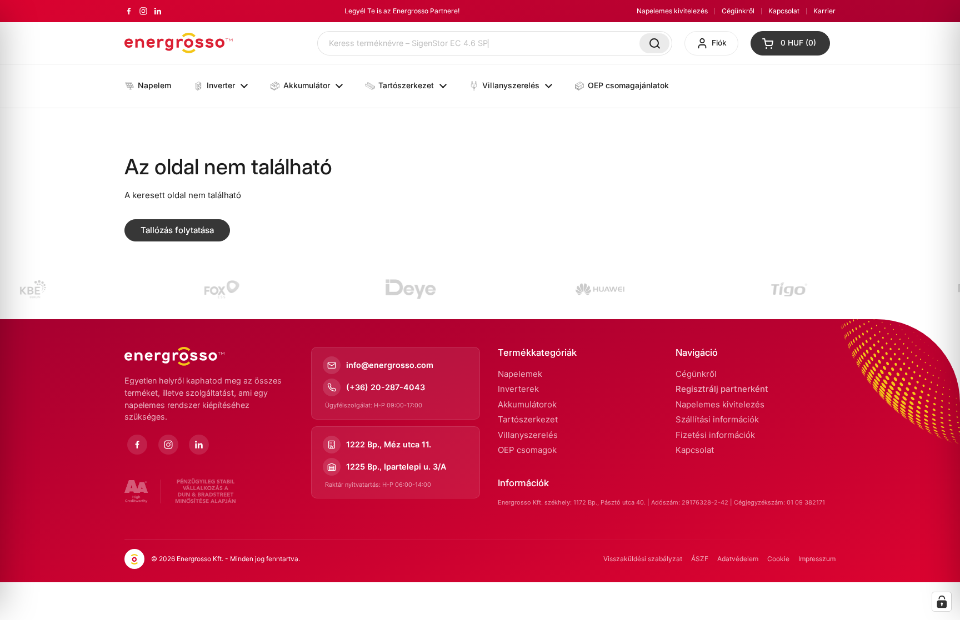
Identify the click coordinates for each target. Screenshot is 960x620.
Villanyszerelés (528, 435)
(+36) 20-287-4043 (385, 387)
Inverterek (518, 389)
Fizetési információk (715, 435)
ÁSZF (699, 559)
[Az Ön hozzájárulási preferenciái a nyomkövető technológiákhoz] (941, 601)
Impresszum (817, 559)
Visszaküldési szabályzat (642, 559)
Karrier (824, 11)
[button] (790, 43)
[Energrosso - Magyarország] (178, 43)
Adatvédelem (737, 559)
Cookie (778, 559)
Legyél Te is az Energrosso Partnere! (401, 10)
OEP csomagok (527, 450)
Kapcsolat (783, 11)
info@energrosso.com (389, 365)
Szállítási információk (717, 419)
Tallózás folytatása (177, 230)
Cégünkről (738, 11)
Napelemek (520, 374)
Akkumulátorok (527, 404)
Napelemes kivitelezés (672, 11)
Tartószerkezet (528, 419)
